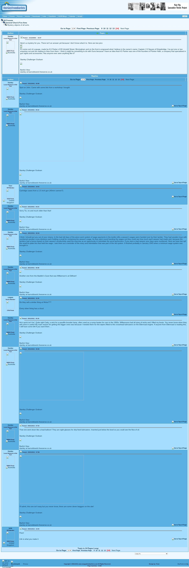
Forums (12, 16)
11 (107, 28)
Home (5, 16)
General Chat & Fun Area (16, 23)
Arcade (80, 16)
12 (110, 28)
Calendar (72, 16)
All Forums (8, 20)
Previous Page (93, 28)
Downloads (36, 16)
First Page (81, 28)
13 (113, 28)
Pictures (20, 16)
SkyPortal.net (182, 564)
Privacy (25, 564)
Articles (27, 16)
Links (44, 16)
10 (104, 28)
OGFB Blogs (62, 16)
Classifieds (52, 16)
